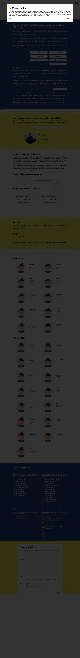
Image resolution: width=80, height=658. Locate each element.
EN (12, 18)
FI (10, 18)
